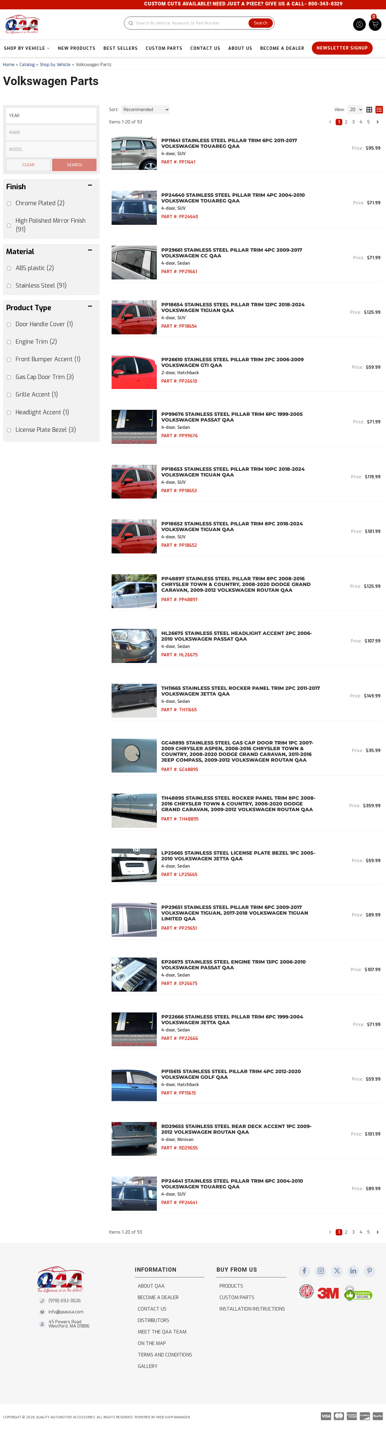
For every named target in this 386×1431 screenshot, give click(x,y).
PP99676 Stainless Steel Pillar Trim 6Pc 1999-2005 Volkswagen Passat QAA (232, 417)
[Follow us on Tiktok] (353, 1271)
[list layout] (379, 109)
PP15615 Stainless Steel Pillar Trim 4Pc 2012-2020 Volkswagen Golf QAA (231, 1074)
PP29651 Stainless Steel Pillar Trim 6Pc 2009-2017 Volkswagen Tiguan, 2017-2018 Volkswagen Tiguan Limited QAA (234, 913)
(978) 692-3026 (65, 1301)
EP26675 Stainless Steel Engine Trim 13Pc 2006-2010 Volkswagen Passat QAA (233, 964)
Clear (28, 164)
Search (74, 164)
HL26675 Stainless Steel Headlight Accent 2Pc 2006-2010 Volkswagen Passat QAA (236, 636)
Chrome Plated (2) (40, 203)
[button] (199, 23)
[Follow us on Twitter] (337, 1271)
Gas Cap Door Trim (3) (45, 377)
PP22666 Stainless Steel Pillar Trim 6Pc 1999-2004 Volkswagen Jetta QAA (232, 1019)
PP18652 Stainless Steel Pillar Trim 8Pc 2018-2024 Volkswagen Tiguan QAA (232, 526)
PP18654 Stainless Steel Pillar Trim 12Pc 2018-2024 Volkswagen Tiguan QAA (233, 307)
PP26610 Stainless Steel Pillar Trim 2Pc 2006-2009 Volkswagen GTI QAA (232, 362)
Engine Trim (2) (36, 342)
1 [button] (339, 122)
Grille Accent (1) (37, 394)
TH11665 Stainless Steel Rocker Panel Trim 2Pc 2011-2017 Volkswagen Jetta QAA (240, 691)
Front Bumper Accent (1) (48, 359)
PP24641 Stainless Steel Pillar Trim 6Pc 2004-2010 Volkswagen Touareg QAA (232, 1184)
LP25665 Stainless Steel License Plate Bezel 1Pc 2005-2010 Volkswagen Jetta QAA (238, 856)
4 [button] (360, 122)
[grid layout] (369, 109)
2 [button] (346, 122)
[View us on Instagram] (321, 1271)
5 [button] (368, 122)
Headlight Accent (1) (42, 412)
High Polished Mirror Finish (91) (51, 225)
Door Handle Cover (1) (44, 324)
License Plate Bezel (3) (46, 430)
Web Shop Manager (173, 1417)
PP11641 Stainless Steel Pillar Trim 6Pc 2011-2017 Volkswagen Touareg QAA (229, 143)
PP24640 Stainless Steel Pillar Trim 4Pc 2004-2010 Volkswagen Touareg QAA (233, 198)
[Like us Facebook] (305, 1271)
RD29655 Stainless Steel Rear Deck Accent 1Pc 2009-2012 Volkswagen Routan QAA (236, 1129)
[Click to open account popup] (359, 24)
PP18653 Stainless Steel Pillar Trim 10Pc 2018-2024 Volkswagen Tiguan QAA (233, 472)
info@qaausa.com (66, 1312)
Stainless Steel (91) (41, 285)
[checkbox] (9, 325)
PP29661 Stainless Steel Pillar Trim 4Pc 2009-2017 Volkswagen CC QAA (231, 253)
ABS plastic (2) (35, 268)
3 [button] (353, 122)
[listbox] (51, 115)
